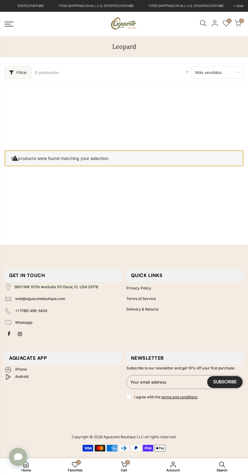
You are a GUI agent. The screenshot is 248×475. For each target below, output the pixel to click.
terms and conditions (179, 397)
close (11, 6)
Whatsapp (23, 322)
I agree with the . (166, 397)
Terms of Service (141, 298)
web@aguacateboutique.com (40, 298)
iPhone (20, 369)
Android (21, 376)
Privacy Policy (138, 288)
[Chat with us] (18, 457)
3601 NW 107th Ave (56, 287)
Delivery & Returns (142, 309)
